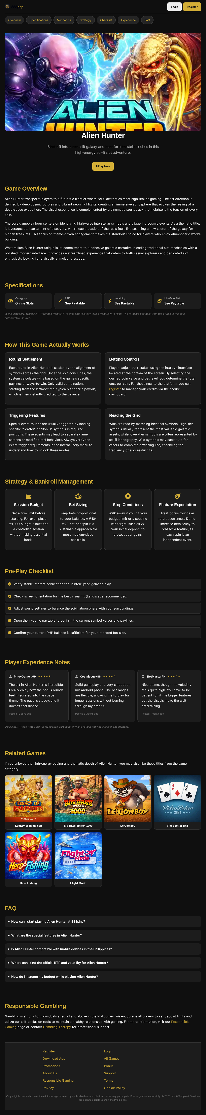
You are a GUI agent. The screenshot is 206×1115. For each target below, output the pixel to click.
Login (174, 6)
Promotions (51, 1066)
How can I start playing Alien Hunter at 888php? (48, 922)
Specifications (39, 20)
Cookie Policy (114, 1088)
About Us (50, 1073)
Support (110, 1073)
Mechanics (64, 20)
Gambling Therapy (57, 1027)
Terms (108, 1080)
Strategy (85, 20)
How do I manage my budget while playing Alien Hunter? (54, 977)
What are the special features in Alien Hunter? (46, 935)
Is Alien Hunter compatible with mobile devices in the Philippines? (61, 949)
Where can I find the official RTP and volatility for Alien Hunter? (59, 963)
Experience (128, 20)
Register (192, 6)
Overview (14, 20)
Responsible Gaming (58, 1080)
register (115, 389)
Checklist (106, 20)
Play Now (104, 166)
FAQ (147, 20)
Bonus (108, 1066)
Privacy (48, 1088)
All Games (111, 1058)
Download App (54, 1058)
